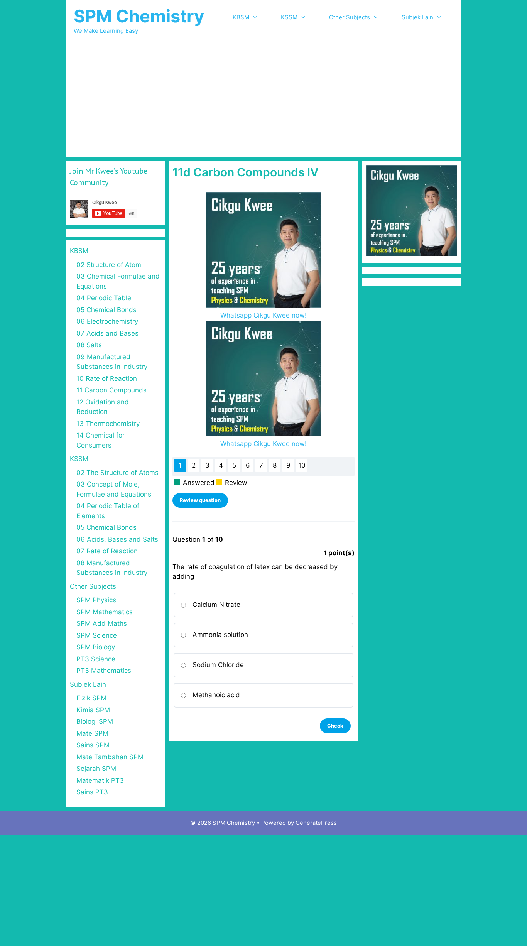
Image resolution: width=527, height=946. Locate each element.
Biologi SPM (94, 721)
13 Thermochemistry (108, 423)
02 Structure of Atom (108, 265)
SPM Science (96, 635)
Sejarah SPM (96, 768)
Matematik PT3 (100, 780)
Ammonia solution (220, 635)
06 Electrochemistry (107, 321)
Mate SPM (92, 733)
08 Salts (89, 345)
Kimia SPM (93, 710)
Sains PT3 (92, 792)
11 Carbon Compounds (111, 390)
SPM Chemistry (139, 16)
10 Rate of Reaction (106, 378)
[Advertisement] (263, 100)
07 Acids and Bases (107, 333)
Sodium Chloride (218, 665)
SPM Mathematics (104, 612)
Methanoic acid (216, 695)
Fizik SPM (91, 698)
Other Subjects (349, 17)
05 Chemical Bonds (106, 310)
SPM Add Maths (101, 623)
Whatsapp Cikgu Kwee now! (263, 315)
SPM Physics (96, 600)
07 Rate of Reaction (107, 551)
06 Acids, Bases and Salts (117, 539)
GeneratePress (316, 822)
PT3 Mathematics (103, 670)
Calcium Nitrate (216, 604)
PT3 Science (95, 659)
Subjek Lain (417, 17)
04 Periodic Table (103, 298)
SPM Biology (95, 647)
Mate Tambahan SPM (110, 757)
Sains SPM (93, 745)
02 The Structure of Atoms (117, 472)
